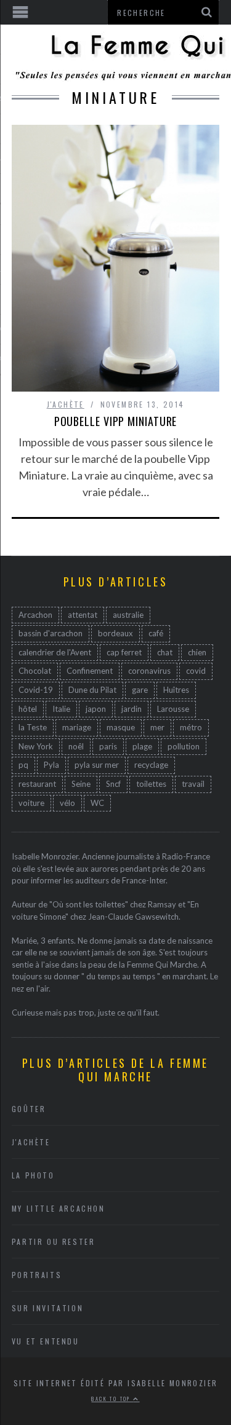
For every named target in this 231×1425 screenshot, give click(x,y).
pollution (184, 746)
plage (142, 746)
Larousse (173, 709)
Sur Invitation (47, 1308)
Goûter (29, 1108)
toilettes (151, 784)
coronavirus (149, 671)
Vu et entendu (45, 1341)
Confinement (90, 671)
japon (96, 709)
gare (140, 690)
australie (128, 615)
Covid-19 (35, 690)
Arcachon (35, 615)
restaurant (37, 784)
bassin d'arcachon (50, 633)
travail (193, 784)
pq (23, 765)
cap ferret (124, 652)
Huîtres (176, 690)
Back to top (112, 1398)
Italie (61, 709)
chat (164, 652)
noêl (76, 746)
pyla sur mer (97, 765)
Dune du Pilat (92, 690)
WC (97, 803)
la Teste (32, 727)
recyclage (151, 765)
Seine (81, 784)
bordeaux (115, 633)
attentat (82, 615)
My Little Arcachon (58, 1208)
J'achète (65, 404)
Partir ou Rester (53, 1241)
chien (197, 652)
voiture (31, 803)
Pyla (51, 765)
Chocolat (34, 671)
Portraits (37, 1274)
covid (196, 671)
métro (191, 727)
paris (108, 746)
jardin (131, 709)
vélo (67, 803)
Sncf (113, 784)
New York (35, 746)
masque (121, 727)
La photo (33, 1175)
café (155, 633)
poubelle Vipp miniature (115, 421)
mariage (76, 727)
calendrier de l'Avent (54, 652)
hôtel (27, 709)
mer (157, 727)
